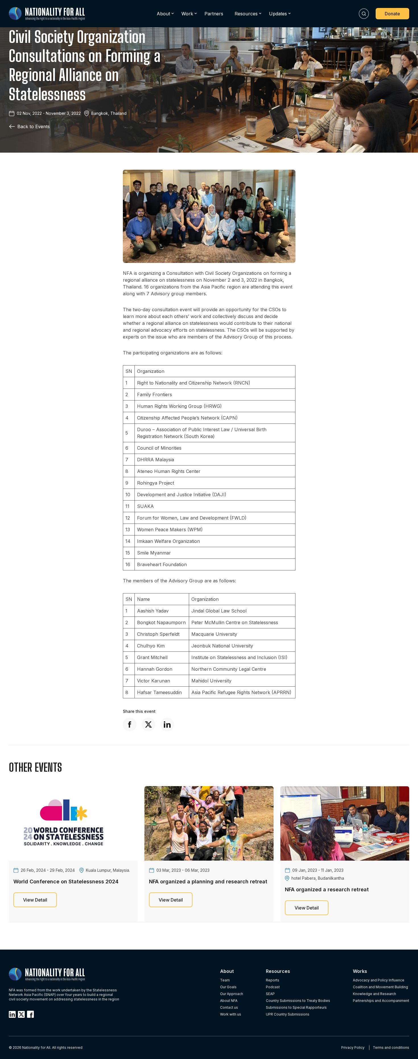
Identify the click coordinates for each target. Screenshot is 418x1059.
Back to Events (33, 126)
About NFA (228, 1000)
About (163, 13)
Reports (272, 980)
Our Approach (231, 994)
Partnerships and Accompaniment (381, 1000)
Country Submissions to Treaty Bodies (298, 1000)
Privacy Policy (353, 1047)
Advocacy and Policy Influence (378, 980)
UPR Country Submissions (287, 1014)
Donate (392, 13)
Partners (213, 13)
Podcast (273, 987)
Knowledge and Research (374, 994)
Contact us (229, 1007)
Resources (246, 13)
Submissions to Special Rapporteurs (296, 1007)
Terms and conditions (391, 1047)
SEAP (270, 994)
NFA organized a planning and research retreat (208, 881)
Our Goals (228, 987)
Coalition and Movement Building (380, 987)
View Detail (35, 900)
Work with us (230, 1014)
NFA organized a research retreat (327, 889)
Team (225, 980)
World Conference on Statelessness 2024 (66, 881)
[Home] (47, 13)
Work (187, 13)
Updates (278, 13)
